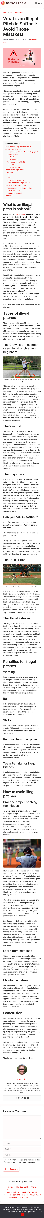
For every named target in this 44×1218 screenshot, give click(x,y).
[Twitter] (22, 1098)
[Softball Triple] (13, 3)
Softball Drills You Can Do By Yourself (22, 1192)
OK (23, 1215)
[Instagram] (19, 1098)
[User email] (28, 1098)
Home (5, 13)
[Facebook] (16, 1098)
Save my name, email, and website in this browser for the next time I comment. (22, 1161)
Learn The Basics (15, 13)
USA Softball (19, 214)
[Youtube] (25, 1098)
